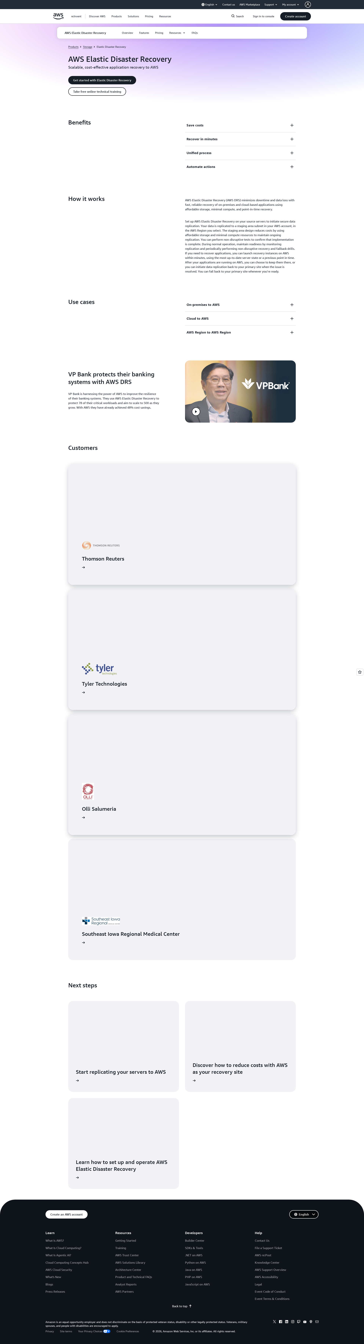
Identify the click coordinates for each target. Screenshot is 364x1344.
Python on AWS (195, 1262)
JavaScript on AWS (197, 1284)
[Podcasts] (310, 1322)
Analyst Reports (125, 1284)
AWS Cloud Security (59, 1270)
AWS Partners (124, 1291)
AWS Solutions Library (130, 1262)
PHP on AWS (193, 1277)
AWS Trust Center (127, 1255)
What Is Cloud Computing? (63, 1248)
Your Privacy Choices (90, 1331)
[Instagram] (292, 1322)
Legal (258, 1284)
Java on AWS (193, 1270)
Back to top (179, 1306)
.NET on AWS (193, 1255)
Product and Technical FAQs (133, 1277)
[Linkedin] (286, 1322)
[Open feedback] (359, 672)
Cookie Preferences (128, 1331)
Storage (87, 46)
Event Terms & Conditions (272, 1299)
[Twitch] (298, 1322)
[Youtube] (304, 1322)
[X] (274, 1322)
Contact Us (262, 1240)
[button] (97, 16)
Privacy (50, 1331)
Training (120, 1248)
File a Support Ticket (268, 1248)
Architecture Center (128, 1270)
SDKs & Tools (194, 1248)
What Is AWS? (55, 1240)
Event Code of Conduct (270, 1291)
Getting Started (125, 1240)
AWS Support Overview (270, 1270)
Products (73, 46)
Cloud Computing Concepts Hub (67, 1262)
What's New (53, 1277)
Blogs (49, 1284)
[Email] (316, 1322)
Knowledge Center (267, 1262)
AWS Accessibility (266, 1277)
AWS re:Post (263, 1255)
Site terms (66, 1331)
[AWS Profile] (308, 5)
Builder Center (194, 1240)
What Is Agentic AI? (58, 1255)
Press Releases (55, 1291)
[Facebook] (280, 1322)
